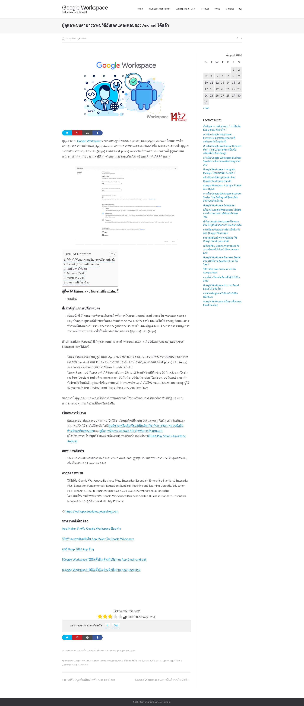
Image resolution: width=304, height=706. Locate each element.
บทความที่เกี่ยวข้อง (78, 282)
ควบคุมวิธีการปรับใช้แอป (129, 661)
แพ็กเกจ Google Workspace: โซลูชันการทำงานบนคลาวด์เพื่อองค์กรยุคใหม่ (222, 213)
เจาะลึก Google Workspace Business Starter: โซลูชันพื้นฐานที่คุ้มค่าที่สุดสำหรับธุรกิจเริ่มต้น (222, 197)
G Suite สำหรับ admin (96, 651)
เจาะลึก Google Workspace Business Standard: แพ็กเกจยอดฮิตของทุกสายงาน (222, 161)
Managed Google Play (75, 661)
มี (107, 625)
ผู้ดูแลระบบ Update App (162, 661)
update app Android (108, 661)
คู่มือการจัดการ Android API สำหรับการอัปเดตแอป (130, 431)
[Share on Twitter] (67, 132)
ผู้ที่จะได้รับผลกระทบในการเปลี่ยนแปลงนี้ (90, 259)
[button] (111, 255)
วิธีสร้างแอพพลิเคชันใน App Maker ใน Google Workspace (98, 539)
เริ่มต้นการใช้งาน (77, 269)
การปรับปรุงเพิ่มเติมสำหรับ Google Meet (89, 679)
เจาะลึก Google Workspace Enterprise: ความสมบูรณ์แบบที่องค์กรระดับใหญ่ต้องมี (219, 138)
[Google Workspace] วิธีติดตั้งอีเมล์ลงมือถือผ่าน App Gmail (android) (104, 559)
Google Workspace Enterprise (218, 205)
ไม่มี (116, 625)
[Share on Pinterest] (77, 132)
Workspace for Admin (159, 9)
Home (140, 9)
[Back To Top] (295, 696)
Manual (205, 9)
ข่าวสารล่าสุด (113, 651)
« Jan (206, 108)
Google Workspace (89, 141)
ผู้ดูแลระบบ (146, 661)
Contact (230, 9)
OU (87, 661)
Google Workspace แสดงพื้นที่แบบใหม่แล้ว (162, 679)
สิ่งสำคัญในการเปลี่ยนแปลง (83, 264)
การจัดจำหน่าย (75, 278)
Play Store (94, 661)
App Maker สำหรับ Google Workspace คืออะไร (91, 528)
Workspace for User (185, 9)
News (217, 9)
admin (83, 39)
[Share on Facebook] (97, 132)
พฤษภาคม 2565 (127, 651)
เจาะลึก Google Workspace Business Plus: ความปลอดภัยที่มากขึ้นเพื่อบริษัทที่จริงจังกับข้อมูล (222, 149)
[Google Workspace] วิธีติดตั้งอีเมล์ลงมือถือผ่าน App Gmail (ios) (101, 569)
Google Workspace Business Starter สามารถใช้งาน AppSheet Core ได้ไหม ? (222, 261)
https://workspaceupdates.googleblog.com (92, 511)
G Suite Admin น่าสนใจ (75, 651)
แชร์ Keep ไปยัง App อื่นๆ (78, 549)
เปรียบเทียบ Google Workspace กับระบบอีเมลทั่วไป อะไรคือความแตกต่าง (221, 249)
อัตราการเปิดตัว (76, 273)
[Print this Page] (87, 132)
